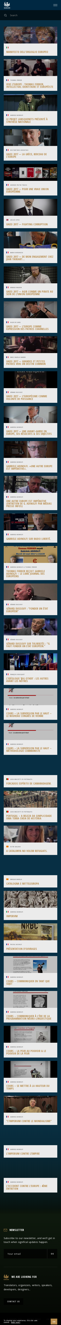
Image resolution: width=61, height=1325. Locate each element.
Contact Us (13, 1301)
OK (52, 1253)
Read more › (15, 1322)
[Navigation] (56, 5)
